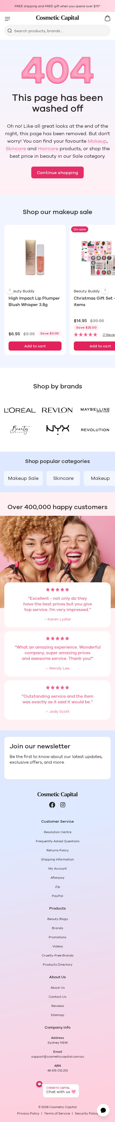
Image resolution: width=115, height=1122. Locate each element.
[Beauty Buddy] (20, 430)
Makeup (97, 141)
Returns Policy (58, 850)
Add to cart (35, 346)
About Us (58, 987)
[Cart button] (107, 18)
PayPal (57, 895)
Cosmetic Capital (63, 1107)
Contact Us (57, 996)
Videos (57, 946)
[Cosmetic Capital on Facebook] (52, 805)
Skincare (16, 148)
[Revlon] (57, 410)
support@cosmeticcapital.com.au (57, 1056)
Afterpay (57, 877)
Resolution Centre (57, 832)
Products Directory (57, 964)
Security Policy (86, 1113)
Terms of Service (57, 1113)
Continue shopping (57, 173)
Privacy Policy (28, 1113)
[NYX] (57, 430)
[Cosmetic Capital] (57, 18)
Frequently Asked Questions (57, 841)
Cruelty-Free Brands (58, 955)
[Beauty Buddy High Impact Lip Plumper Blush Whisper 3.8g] (35, 257)
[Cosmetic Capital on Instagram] (63, 805)
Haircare (48, 148)
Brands (57, 928)
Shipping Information (57, 859)
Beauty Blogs (57, 919)
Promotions (57, 937)
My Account (57, 868)
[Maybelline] (95, 410)
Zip (57, 886)
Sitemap (57, 1015)
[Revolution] (95, 430)
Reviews (57, 1005)
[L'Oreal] (20, 410)
